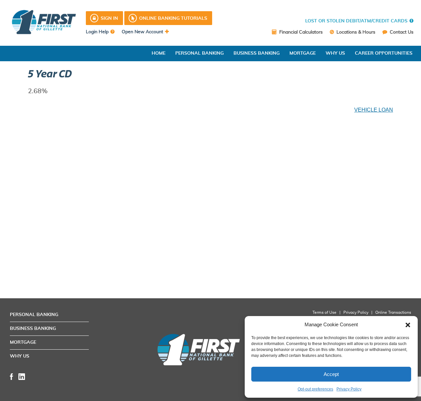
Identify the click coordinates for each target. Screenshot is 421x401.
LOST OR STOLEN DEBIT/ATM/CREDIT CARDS (356, 21)
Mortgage (302, 53)
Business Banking (257, 53)
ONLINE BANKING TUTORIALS (173, 18)
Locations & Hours (355, 32)
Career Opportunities (383, 53)
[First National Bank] (193, 349)
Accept (331, 374)
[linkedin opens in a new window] (21, 376)
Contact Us (400, 32)
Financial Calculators (300, 32)
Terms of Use (324, 312)
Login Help (97, 32)
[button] (408, 324)
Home (158, 53)
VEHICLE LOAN (373, 110)
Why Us (335, 53)
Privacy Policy (348, 389)
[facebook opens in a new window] (11, 376)
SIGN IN (109, 18)
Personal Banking (199, 53)
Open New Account (142, 32)
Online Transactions (393, 312)
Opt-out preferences (315, 389)
